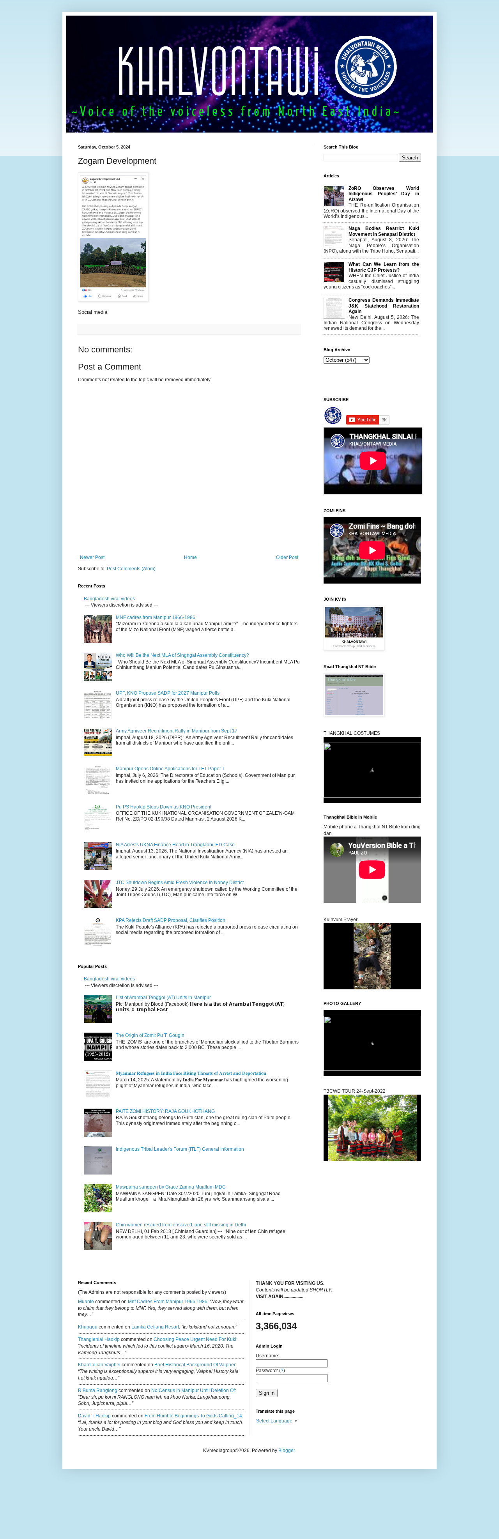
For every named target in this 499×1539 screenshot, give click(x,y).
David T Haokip (94, 1416)
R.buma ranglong (97, 1390)
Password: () (270, 1370)
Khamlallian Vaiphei (99, 1364)
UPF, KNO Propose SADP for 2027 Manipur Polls (167, 693)
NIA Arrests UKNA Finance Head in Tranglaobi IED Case (175, 844)
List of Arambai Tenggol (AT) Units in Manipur (163, 997)
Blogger (286, 1450)
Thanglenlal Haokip (99, 1339)
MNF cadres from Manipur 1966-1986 (155, 617)
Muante (86, 1301)
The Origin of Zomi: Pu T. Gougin (150, 1035)
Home (190, 557)
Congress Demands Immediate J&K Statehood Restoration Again (384, 305)
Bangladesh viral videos (109, 598)
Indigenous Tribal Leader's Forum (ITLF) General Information (180, 1149)
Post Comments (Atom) (131, 568)
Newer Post (92, 557)
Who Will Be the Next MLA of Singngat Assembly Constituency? (182, 655)
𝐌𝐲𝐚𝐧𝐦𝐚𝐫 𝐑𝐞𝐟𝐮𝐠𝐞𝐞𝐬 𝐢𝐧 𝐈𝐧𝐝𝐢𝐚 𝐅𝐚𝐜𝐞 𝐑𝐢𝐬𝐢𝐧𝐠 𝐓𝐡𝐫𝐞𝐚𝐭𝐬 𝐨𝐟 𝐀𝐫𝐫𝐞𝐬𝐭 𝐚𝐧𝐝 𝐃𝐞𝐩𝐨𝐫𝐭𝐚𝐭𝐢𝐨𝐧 (191, 1073)
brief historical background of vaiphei (194, 1364)
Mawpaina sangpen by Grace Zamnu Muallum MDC (171, 1187)
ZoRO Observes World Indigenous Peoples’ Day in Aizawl (384, 194)
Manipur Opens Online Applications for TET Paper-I (170, 768)
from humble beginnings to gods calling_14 (193, 1416)
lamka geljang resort (155, 1327)
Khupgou (87, 1327)
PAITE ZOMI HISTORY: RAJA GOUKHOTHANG (165, 1111)
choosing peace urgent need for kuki (195, 1339)
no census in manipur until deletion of (193, 1390)
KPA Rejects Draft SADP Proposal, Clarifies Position (170, 920)
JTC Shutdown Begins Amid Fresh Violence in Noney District (180, 882)
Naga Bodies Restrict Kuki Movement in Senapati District (384, 231)
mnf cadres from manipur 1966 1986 (167, 1301)
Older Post (287, 557)
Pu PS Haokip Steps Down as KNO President (163, 807)
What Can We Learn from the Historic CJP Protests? (384, 267)
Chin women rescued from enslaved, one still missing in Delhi (181, 1225)
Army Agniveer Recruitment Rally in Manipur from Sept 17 (176, 731)
